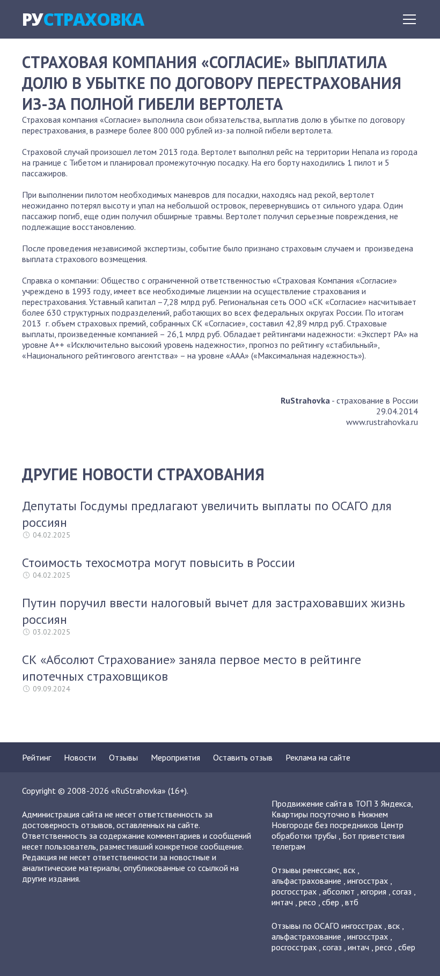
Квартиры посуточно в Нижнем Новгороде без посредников (330, 819)
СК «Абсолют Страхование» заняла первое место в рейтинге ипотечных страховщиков (191, 667)
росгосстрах (294, 891)
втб (351, 902)
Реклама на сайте (317, 757)
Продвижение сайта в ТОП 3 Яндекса (341, 803)
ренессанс (321, 870)
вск (349, 870)
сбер (330, 902)
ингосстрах (367, 880)
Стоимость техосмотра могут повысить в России (158, 562)
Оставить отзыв (243, 757)
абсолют (338, 891)
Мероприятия (175, 757)
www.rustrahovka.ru (382, 421)
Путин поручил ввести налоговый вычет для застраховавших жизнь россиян (213, 611)
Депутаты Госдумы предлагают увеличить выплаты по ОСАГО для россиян (207, 514)
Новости (80, 757)
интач (282, 902)
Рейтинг (36, 757)
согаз (402, 891)
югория (373, 891)
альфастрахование (306, 880)
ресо (307, 902)
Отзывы (123, 757)
